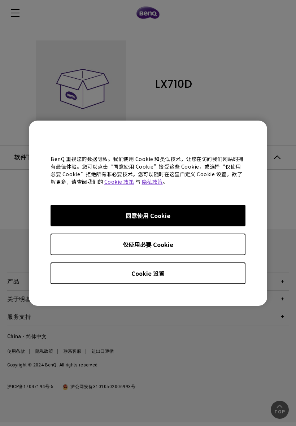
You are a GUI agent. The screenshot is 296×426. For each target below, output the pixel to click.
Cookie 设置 (148, 273)
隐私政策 (152, 181)
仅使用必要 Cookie (148, 244)
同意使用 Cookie (148, 215)
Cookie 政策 (119, 181)
